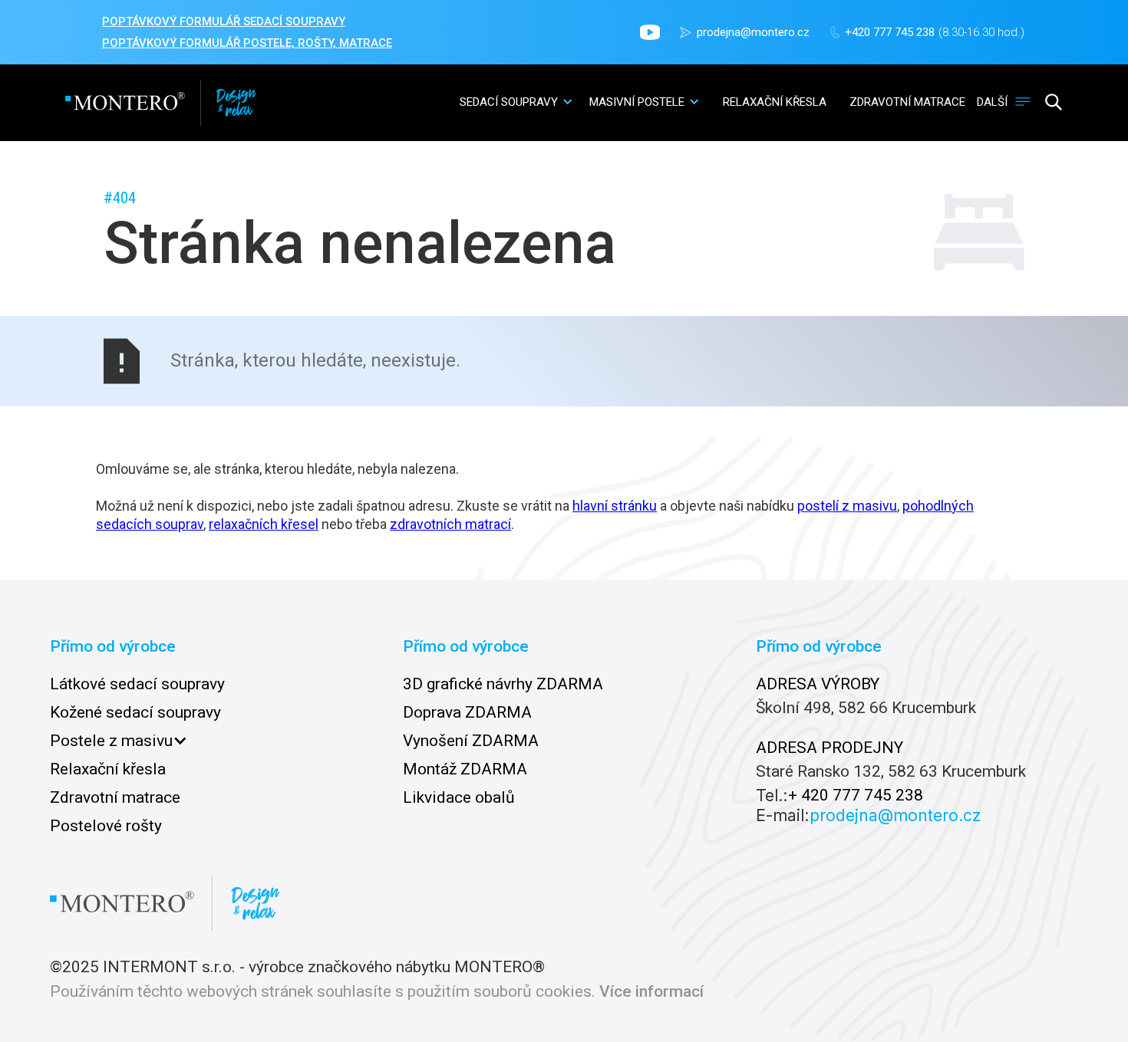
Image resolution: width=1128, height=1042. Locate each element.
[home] (160, 103)
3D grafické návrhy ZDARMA (503, 683)
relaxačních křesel (263, 524)
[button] (516, 101)
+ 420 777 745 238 (855, 795)
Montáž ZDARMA (465, 769)
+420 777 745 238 (890, 32)
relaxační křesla (774, 102)
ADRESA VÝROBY (817, 683)
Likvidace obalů (459, 797)
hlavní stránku (614, 506)
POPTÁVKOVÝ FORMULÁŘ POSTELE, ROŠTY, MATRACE (247, 43)
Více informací (651, 992)
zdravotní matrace (907, 102)
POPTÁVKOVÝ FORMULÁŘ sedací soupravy (223, 21)
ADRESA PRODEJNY (829, 747)
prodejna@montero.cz (753, 32)
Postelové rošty (106, 825)
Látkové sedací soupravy (137, 683)
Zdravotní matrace (115, 797)
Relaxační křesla (108, 769)
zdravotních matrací (450, 524)
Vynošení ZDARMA (471, 740)
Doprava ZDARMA (467, 712)
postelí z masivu (847, 506)
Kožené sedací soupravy (135, 712)
